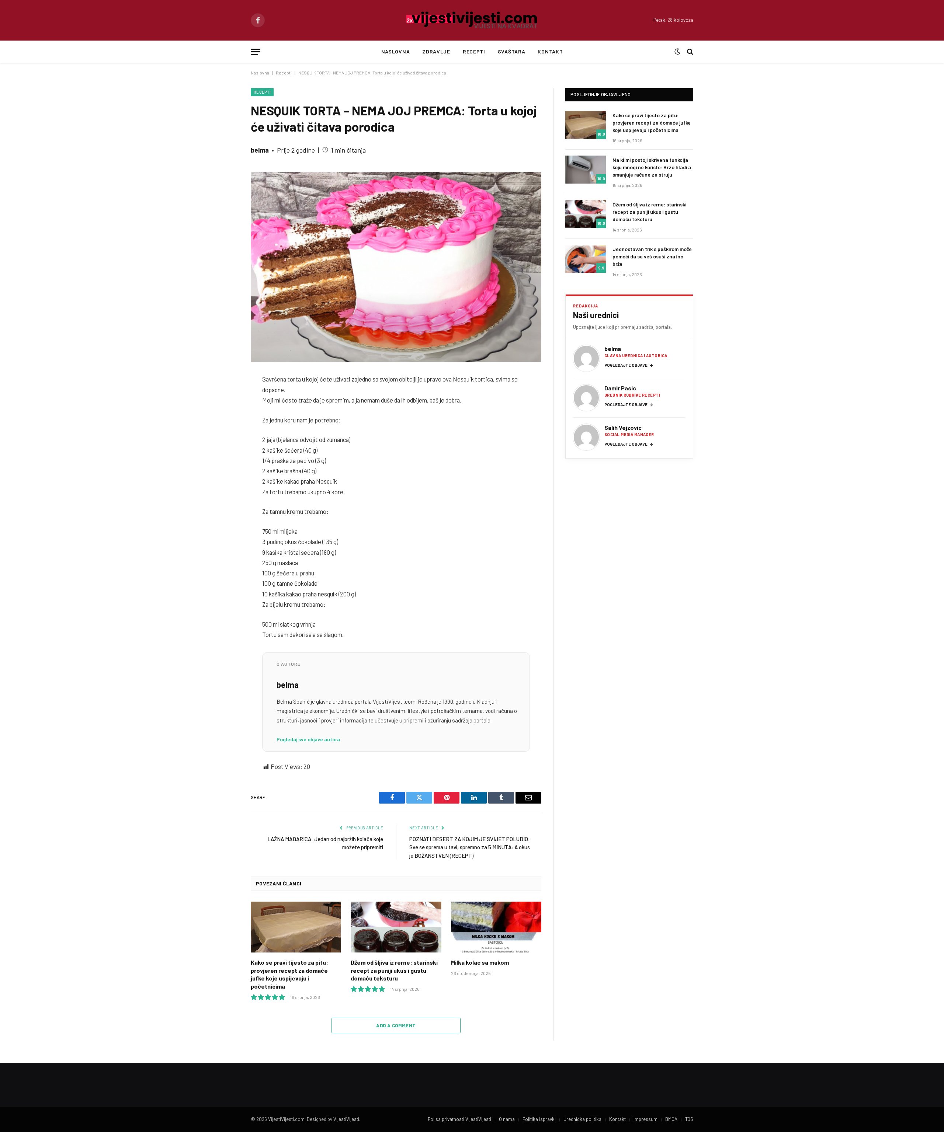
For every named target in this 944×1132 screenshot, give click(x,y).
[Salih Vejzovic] (586, 437)
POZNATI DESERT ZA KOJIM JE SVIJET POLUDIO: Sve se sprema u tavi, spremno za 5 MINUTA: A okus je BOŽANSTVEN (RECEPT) (469, 847)
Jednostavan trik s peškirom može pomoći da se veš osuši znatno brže (652, 256)
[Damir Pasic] (586, 397)
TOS (689, 1119)
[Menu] (255, 51)
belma (260, 150)
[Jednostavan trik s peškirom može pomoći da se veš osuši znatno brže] (585, 259)
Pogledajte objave (628, 365)
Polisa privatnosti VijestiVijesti (459, 1119)
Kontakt (550, 51)
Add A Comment (396, 1025)
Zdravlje (436, 51)
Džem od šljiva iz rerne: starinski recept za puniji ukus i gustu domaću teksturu (394, 970)
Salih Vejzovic (623, 427)
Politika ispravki (539, 1119)
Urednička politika (582, 1119)
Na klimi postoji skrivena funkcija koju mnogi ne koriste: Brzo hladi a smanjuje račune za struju (651, 167)
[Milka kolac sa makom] (496, 927)
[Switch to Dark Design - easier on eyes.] (677, 51)
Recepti (474, 51)
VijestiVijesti (346, 1119)
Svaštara (511, 51)
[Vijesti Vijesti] (472, 20)
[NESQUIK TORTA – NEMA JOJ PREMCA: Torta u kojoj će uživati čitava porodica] (396, 267)
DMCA (671, 1119)
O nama (507, 1119)
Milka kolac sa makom (480, 962)
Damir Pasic (620, 387)
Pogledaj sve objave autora (308, 739)
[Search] (689, 51)
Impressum (645, 1119)
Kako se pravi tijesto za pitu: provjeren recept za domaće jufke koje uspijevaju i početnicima (289, 974)
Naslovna (395, 51)
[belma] (586, 358)
